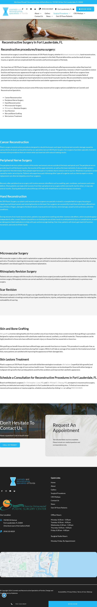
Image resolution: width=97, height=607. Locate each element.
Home (53, 482)
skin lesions (66, 364)
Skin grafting (5, 334)
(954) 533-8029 (76, 388)
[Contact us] (7, 604)
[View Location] (56, 9)
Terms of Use (81, 592)
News (53, 504)
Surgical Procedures (58, 493)
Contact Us (55, 500)
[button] (85, 9)
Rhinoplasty (9, 108)
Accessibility (62, 592)
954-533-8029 (21, 604)
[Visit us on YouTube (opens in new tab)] (10, 491)
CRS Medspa (55, 497)
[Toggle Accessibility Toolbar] (4, 595)
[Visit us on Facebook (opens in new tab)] (2, 491)
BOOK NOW (72, 604)
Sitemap (89, 592)
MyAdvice (14, 593)
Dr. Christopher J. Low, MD (34, 383)
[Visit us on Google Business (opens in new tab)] (35, 9)
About (53, 486)
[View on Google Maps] (73, 9)
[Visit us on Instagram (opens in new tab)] (6, 491)
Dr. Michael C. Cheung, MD (57, 383)
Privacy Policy (71, 592)
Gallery (53, 490)
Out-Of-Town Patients (59, 508)
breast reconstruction (72, 54)
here (62, 388)
